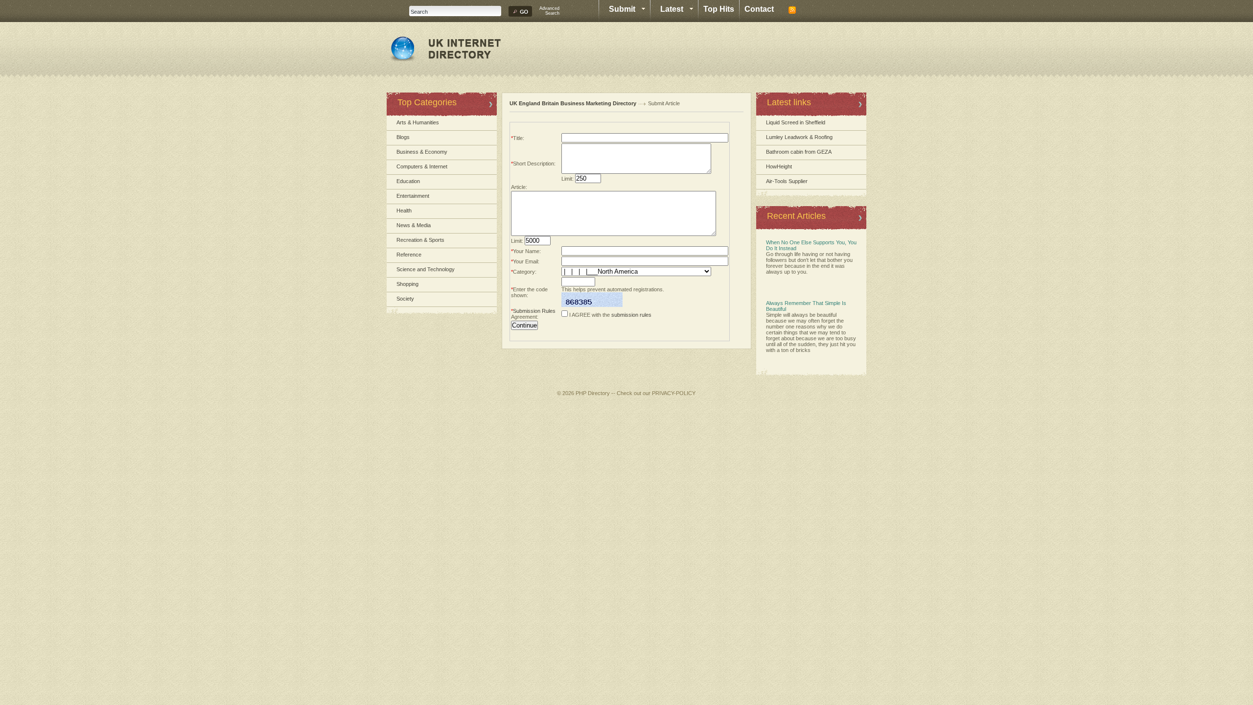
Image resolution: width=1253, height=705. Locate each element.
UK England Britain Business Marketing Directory (573, 103)
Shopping (407, 284)
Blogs (403, 137)
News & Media (413, 225)
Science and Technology (425, 269)
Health (404, 210)
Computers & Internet (421, 166)
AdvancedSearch (549, 11)
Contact (759, 9)
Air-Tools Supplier (787, 181)
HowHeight (779, 166)
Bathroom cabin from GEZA (799, 152)
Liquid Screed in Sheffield (795, 122)
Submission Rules (534, 311)
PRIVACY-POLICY (674, 393)
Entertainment (412, 196)
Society (405, 299)
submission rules (631, 315)
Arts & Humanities (417, 122)
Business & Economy (421, 152)
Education (408, 181)
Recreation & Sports (420, 240)
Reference (408, 255)
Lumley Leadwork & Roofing (799, 137)
